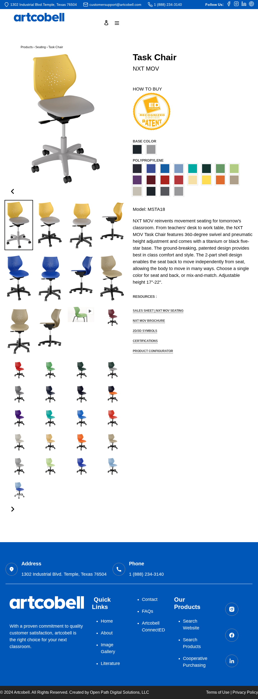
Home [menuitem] (107, 621)
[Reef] (194, 168)
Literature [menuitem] (110, 663)
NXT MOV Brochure (149, 321)
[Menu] (117, 22)
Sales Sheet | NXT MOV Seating (158, 310)
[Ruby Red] (180, 180)
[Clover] (221, 168)
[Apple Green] (235, 168)
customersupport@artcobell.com (115, 5)
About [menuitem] (107, 632)
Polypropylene (148, 160)
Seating (40, 47)
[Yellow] (207, 180)
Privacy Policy (245, 692)
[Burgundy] (152, 180)
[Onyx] (152, 191)
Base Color (144, 141)
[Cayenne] (166, 180)
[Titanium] (152, 149)
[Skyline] (138, 191)
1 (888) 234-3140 (168, 5)
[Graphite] (166, 191)
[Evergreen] (207, 168)
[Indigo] (138, 168)
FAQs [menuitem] (147, 611)
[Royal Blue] (166, 168)
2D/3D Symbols (145, 331)
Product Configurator (153, 351)
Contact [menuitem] (149, 599)
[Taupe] (235, 180)
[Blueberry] (180, 168)
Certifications (145, 341)
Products (27, 47)
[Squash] (194, 180)
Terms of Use (218, 692)
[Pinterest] (251, 4)
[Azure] (152, 168)
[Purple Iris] (138, 180)
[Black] (138, 149)
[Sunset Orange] (221, 180)
